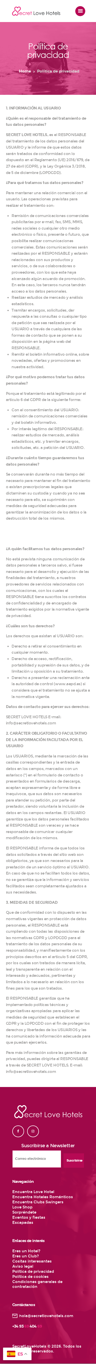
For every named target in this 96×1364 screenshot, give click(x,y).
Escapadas (22, 1222)
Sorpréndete (24, 1212)
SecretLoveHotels (29, 1346)
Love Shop (22, 1207)
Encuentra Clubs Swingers (37, 1202)
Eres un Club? (25, 1256)
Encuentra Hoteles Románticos (42, 1197)
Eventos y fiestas (28, 1217)
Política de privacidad (33, 1271)
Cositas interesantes (32, 1261)
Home (25, 71)
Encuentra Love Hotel (33, 1191)
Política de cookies (30, 1276)
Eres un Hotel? (26, 1251)
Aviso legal (22, 1266)
